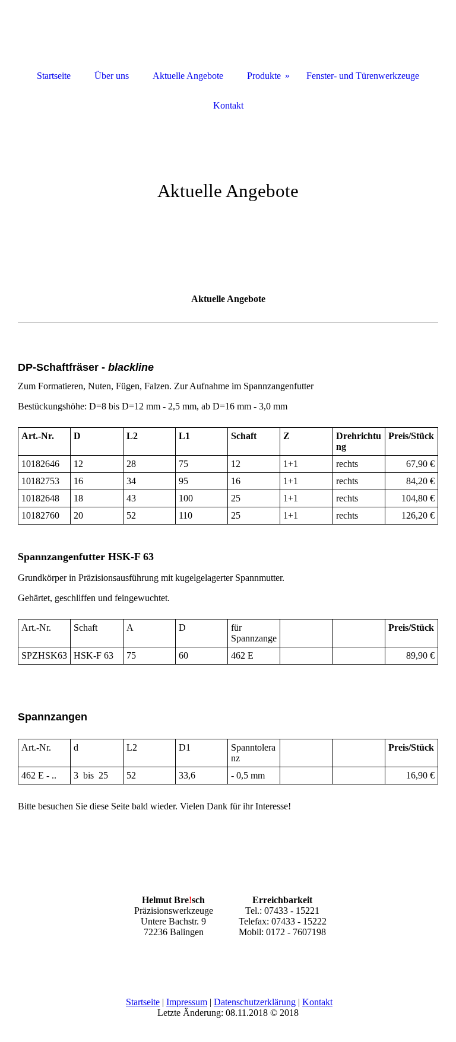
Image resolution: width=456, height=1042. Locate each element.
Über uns (111, 76)
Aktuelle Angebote (188, 76)
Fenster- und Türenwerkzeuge (362, 76)
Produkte (264, 76)
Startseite (143, 1002)
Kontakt (317, 1002)
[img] (228, 178)
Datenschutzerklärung (255, 1002)
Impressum (186, 1002)
